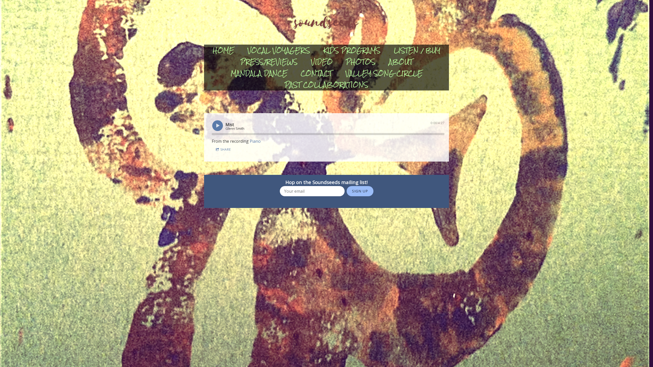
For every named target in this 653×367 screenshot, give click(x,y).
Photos (360, 62)
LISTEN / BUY (417, 50)
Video (322, 62)
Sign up (360, 191)
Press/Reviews (269, 62)
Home (223, 50)
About (401, 62)
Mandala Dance (259, 73)
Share (225, 149)
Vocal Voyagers (278, 50)
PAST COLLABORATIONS (326, 84)
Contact (316, 73)
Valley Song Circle (384, 73)
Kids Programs (352, 50)
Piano (255, 141)
